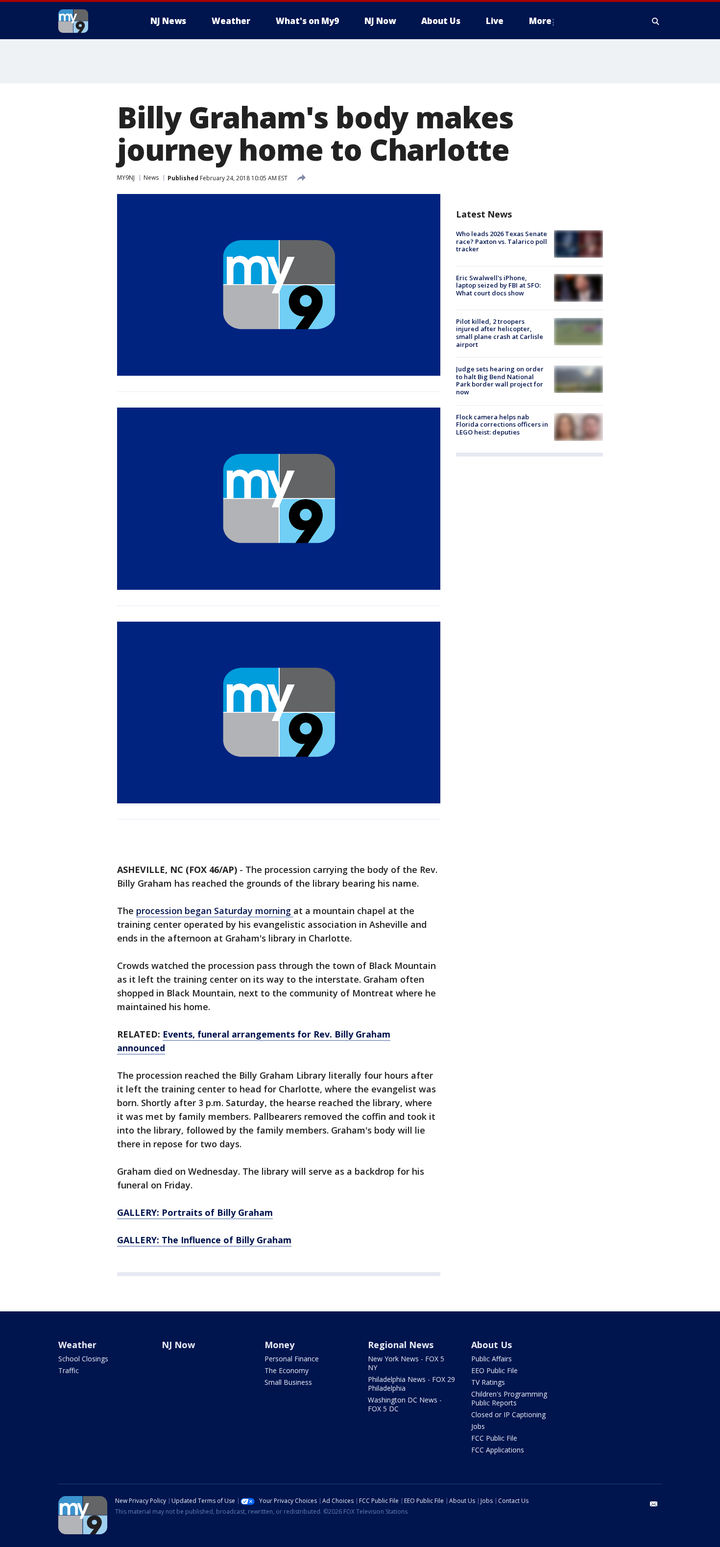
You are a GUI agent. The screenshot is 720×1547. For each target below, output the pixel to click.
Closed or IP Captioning (508, 1414)
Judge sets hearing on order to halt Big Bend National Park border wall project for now (500, 380)
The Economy (286, 1370)
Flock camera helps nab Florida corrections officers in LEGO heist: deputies (502, 424)
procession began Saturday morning (214, 911)
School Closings (83, 1358)
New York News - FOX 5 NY (406, 1363)
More (540, 20)
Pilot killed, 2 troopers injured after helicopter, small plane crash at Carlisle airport (499, 333)
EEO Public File (494, 1370)
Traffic (68, 1370)
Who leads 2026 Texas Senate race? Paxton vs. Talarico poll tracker (501, 241)
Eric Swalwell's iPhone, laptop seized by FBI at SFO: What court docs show (498, 285)
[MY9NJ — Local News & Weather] (90, 21)
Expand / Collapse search (656, 21)
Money (279, 1345)
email (654, 1504)
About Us (491, 1345)
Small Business (288, 1382)
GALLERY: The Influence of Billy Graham (204, 1240)
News (151, 177)
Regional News (400, 1345)
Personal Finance (291, 1358)
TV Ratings (488, 1382)
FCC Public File (494, 1438)
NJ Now (178, 1345)
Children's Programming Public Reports (509, 1398)
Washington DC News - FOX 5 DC (405, 1404)
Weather (77, 1345)
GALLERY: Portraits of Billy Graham (195, 1212)
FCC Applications (497, 1449)
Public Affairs (491, 1358)
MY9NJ (126, 177)
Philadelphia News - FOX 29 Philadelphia (411, 1384)
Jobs (478, 1426)
